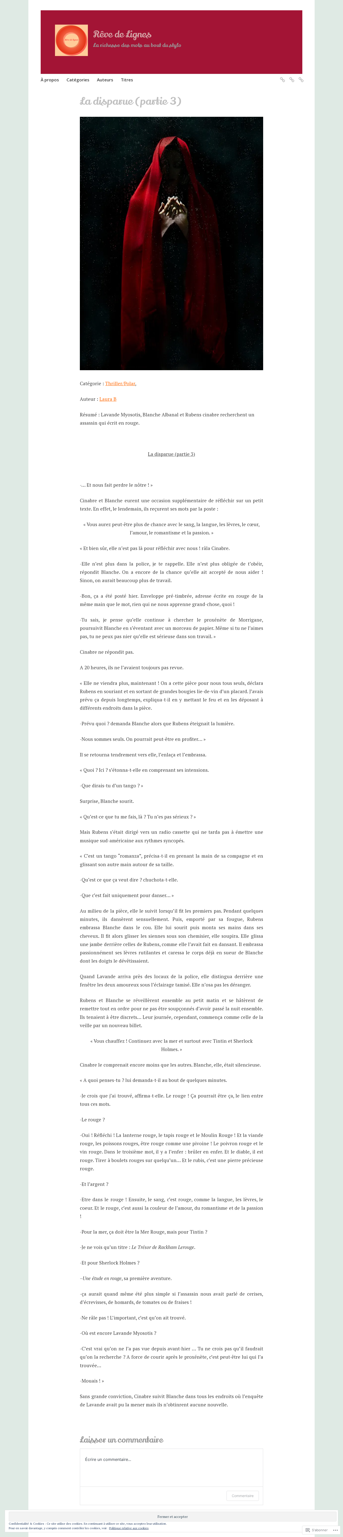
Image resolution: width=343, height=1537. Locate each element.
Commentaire (243, 1496)
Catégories (78, 80)
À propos (50, 80)
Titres (127, 80)
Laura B (108, 399)
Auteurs (105, 80)
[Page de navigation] (300, 76)
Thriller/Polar (120, 383)
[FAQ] (291, 76)
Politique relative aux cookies (129, 1528)
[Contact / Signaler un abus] (281, 76)
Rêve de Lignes (122, 34)
